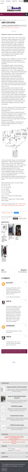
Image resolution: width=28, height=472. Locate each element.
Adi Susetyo (9, 283)
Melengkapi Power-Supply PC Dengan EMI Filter (4, 239)
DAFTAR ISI (8, 1)
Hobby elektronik (7, 27)
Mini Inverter (3, 272)
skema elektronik (15, 27)
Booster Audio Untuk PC (11, 238)
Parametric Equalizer (14, 438)
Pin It (12, 212)
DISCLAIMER (21, 1)
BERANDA (2, 1)
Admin (20, 216)
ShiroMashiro (10, 326)
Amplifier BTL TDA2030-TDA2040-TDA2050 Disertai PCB (17, 397)
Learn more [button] (20, 466)
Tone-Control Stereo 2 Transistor (17, 415)
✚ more (16, 212)
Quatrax (14, 443)
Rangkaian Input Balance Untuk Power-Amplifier (17, 387)
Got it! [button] (4, 469)
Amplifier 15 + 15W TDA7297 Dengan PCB (14, 437)
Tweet (8, 212)
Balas (24, 286)
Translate (18, 450)
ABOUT (2, 3)
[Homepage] (14, 11)
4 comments (15, 25)
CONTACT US (14, 1)
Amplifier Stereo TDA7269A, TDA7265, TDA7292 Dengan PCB (14, 439)
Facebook (3, 212)
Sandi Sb (8, 301)
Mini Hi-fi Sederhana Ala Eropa (4, 260)
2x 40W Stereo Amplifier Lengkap (17, 425)
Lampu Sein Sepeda (8, 22)
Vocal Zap (14, 440)
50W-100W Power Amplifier (16, 406)
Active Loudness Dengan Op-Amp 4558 (14, 436)
